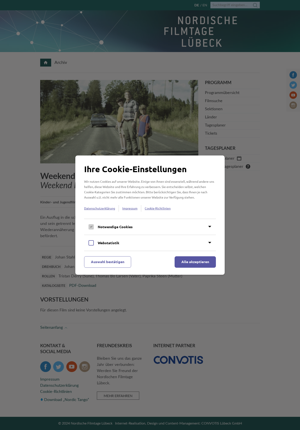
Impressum (129, 208)
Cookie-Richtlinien (158, 208)
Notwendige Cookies (115, 226)
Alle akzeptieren (195, 261)
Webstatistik (108, 242)
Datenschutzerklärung (99, 208)
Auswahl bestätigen (107, 261)
